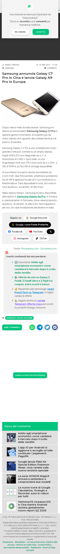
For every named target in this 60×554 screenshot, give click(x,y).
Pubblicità (36, 547)
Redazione (8, 542)
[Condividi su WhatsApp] (32, 327)
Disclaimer (20, 542)
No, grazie (20, 32)
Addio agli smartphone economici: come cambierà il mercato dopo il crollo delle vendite (34, 437)
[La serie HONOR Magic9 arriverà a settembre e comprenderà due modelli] (11, 478)
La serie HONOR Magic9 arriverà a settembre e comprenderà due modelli (34, 479)
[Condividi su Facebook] (55, 327)
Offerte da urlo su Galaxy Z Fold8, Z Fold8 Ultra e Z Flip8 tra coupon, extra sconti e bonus (34, 281)
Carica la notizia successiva (30, 375)
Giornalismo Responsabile (16, 547)
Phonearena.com (30, 248)
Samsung (9, 68)
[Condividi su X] (47, 327)
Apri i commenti (12, 327)
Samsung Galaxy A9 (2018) (19, 318)
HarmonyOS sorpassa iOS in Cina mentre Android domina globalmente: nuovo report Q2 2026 (34, 506)
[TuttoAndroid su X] (51, 231)
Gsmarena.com (48, 248)
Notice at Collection (26, 545)
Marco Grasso (12, 65)
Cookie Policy (44, 545)
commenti (52, 68)
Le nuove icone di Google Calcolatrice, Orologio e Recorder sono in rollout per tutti (34, 492)
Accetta (40, 32)
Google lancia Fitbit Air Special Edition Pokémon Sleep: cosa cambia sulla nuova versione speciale (33, 466)
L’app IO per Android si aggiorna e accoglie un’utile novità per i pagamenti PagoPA (35, 452)
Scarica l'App (49, 547)
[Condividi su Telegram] (40, 327)
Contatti (30, 550)
